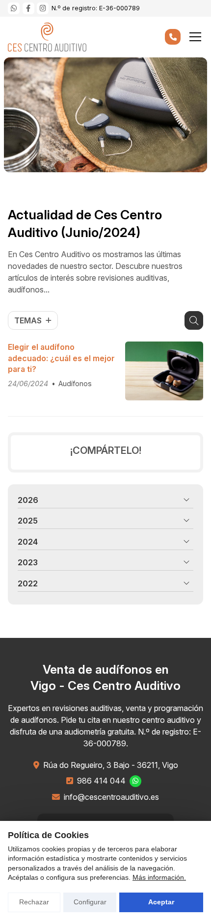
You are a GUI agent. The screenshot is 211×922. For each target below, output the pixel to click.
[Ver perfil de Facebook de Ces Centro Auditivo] (28, 8)
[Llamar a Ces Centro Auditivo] (173, 37)
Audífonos (75, 383)
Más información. (159, 877)
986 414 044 (101, 781)
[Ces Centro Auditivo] (47, 37)
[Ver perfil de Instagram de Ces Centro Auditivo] (43, 8)
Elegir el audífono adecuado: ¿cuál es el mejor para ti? (61, 358)
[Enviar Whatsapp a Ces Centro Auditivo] (14, 8)
